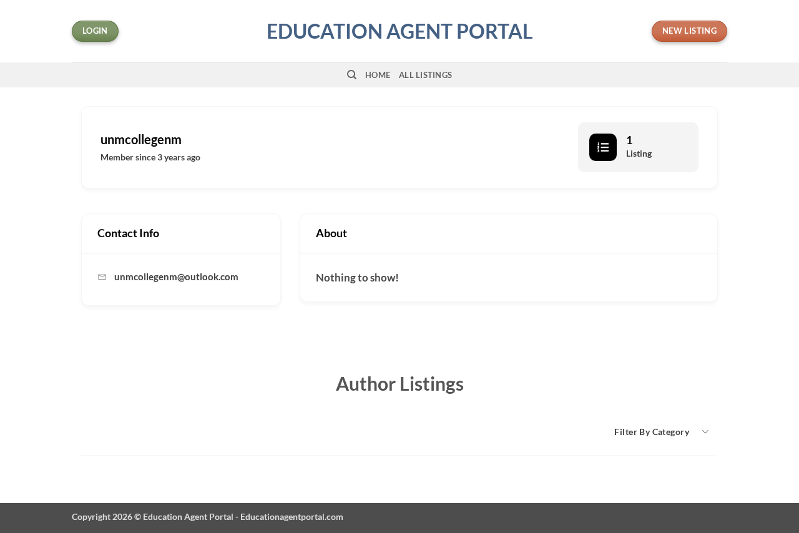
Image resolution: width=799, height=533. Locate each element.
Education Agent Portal (400, 31)
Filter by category (651, 431)
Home (377, 75)
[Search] (351, 75)
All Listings (425, 75)
